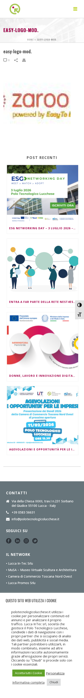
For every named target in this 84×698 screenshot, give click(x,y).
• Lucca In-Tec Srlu (19, 563)
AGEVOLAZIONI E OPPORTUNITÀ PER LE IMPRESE (43, 449)
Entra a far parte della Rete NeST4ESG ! (43, 302)
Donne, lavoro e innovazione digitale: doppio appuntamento (43, 376)
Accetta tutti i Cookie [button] (28, 673)
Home (30, 39)
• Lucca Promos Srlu (20, 583)
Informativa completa (28, 682)
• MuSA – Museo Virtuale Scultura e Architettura (41, 570)
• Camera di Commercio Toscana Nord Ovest (39, 576)
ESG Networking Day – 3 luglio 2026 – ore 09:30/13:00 (43, 228)
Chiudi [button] (54, 682)
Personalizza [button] (55, 673)
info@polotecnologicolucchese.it (35, 519)
